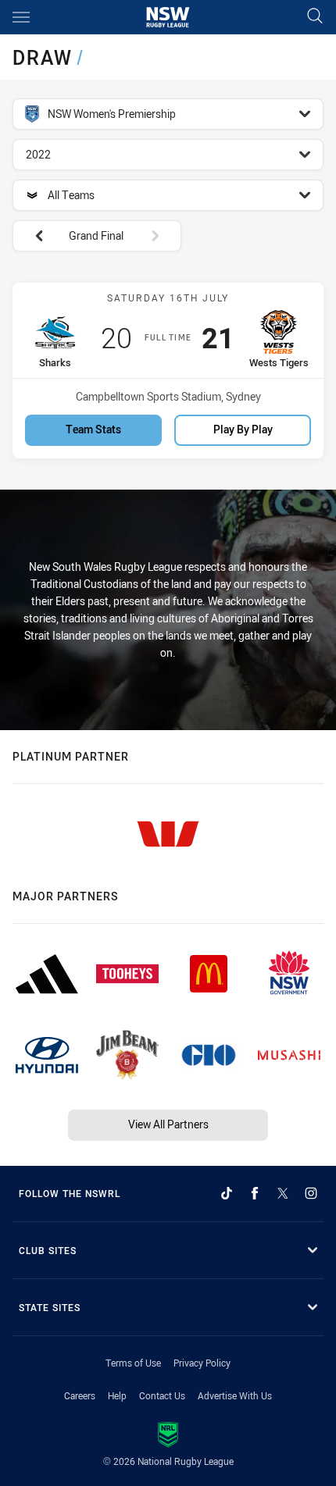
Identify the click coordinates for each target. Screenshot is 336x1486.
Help (117, 1395)
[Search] (314, 17)
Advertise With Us (235, 1395)
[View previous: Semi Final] (31, 236)
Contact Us (162, 1395)
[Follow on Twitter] (283, 1193)
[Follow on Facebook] (254, 1193)
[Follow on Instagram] (311, 1193)
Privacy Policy (202, 1362)
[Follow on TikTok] (226, 1193)
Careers (79, 1395)
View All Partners (168, 1124)
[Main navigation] (21, 17)
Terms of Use (133, 1362)
